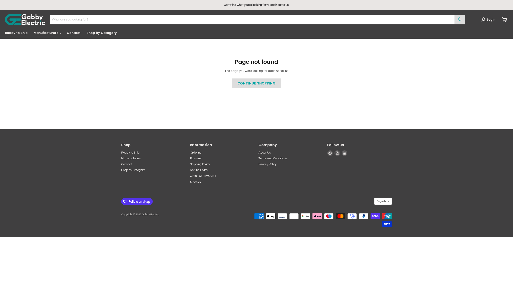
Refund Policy (199, 170)
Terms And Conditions (273, 158)
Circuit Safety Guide (203, 175)
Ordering (196, 152)
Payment (196, 158)
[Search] (459, 19)
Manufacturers (46, 33)
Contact (74, 33)
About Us (265, 152)
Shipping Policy (200, 164)
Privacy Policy (267, 164)
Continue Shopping (256, 83)
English (381, 201)
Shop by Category (102, 33)
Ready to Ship (16, 33)
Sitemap (195, 181)
